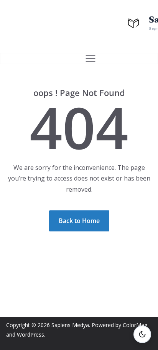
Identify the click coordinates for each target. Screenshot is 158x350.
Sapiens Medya (70, 325)
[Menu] (90, 58)
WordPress (30, 334)
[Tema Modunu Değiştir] (142, 334)
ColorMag (135, 325)
